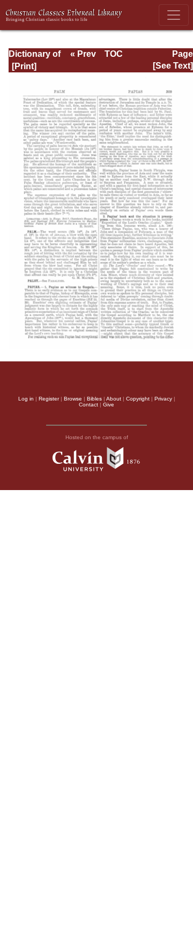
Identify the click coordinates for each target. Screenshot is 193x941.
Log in (26, 399)
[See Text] (173, 65)
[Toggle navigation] (174, 15)
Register (49, 399)
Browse (73, 399)
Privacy (163, 399)
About (113, 399)
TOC (114, 53)
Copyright (138, 399)
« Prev (83, 53)
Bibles (94, 399)
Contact (88, 404)
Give (108, 404)
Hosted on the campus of (96, 437)
